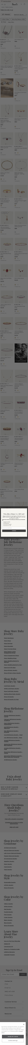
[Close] (24, 1024)
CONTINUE (14, 530)
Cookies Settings (13, 1040)
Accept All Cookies (13, 1036)
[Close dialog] (26, 509)
